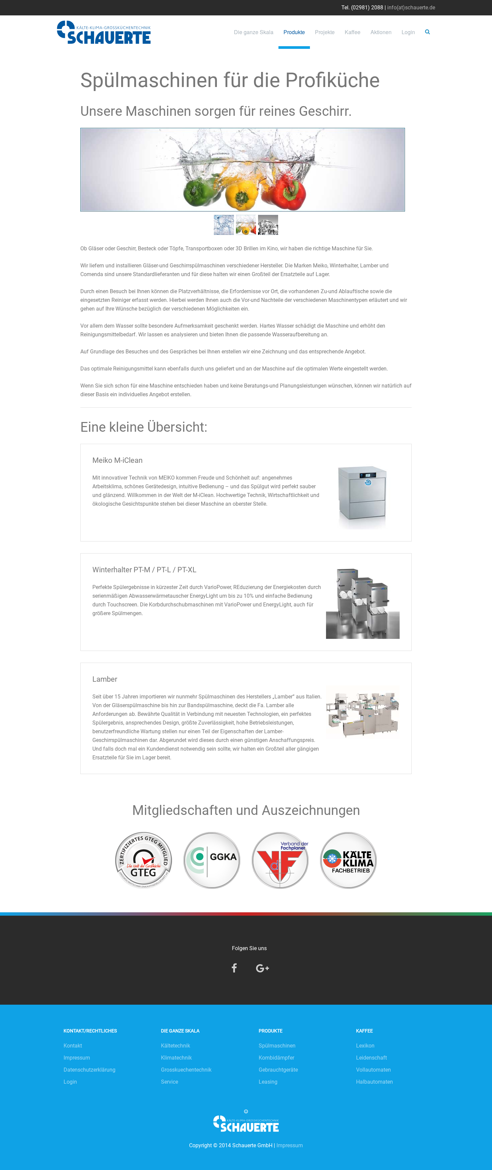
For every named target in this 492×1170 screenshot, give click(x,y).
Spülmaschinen (277, 1045)
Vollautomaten (373, 1070)
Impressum (77, 1058)
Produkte (294, 32)
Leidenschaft (371, 1058)
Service (169, 1082)
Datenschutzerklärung (89, 1070)
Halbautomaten (374, 1082)
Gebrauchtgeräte (278, 1070)
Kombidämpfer (276, 1058)
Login (408, 32)
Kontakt (73, 1045)
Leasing (268, 1082)
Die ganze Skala (253, 32)
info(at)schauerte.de (411, 7)
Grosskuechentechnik (186, 1070)
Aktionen (381, 32)
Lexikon (365, 1045)
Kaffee (352, 32)
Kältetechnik (175, 1045)
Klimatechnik (176, 1058)
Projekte (325, 32)
